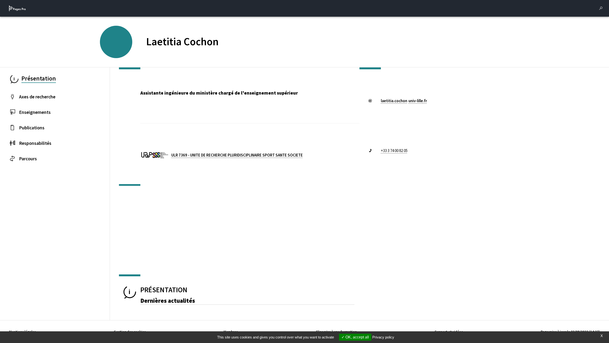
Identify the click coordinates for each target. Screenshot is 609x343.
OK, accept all (356, 337)
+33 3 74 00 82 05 (394, 150)
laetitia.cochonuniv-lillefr (404, 100)
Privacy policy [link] (383, 337)
